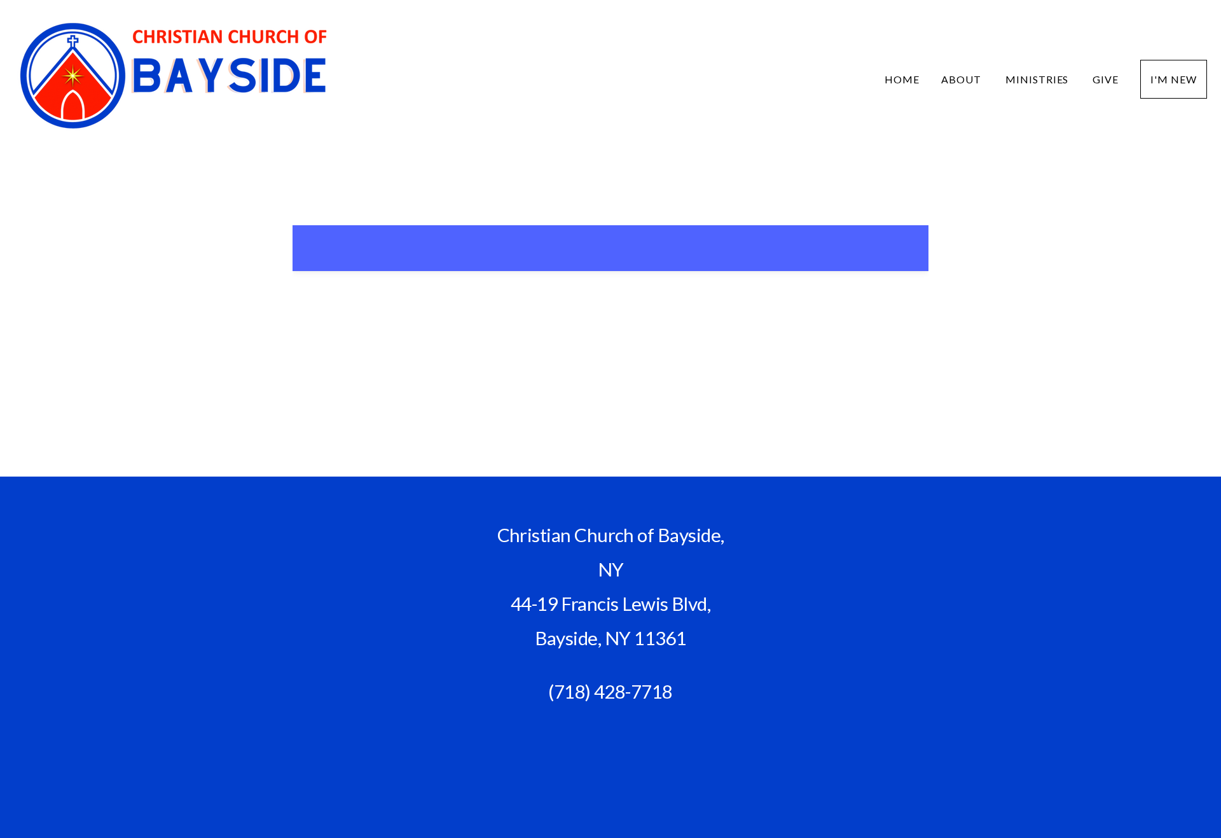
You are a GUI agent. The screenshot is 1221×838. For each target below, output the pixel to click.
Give (1106, 79)
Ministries (1038, 79)
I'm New (1173, 79)
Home (902, 79)
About (962, 79)
